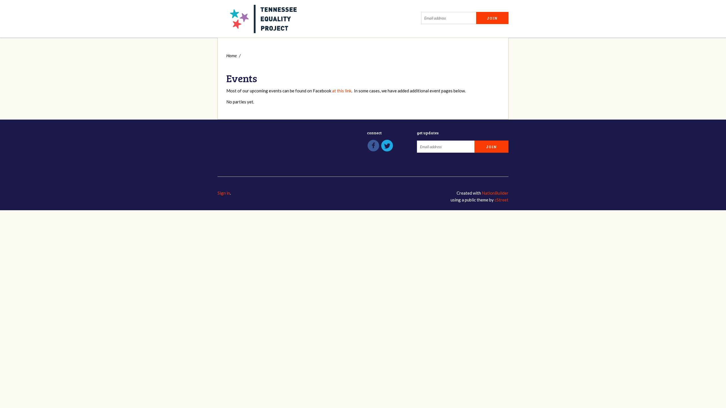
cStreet (501, 199)
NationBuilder (495, 193)
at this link (341, 90)
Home (231, 55)
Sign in (224, 193)
